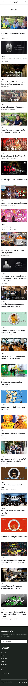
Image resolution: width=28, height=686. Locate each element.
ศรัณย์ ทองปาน (12, 109)
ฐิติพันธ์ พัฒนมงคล (14, 619)
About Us (3, 653)
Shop (2, 656)
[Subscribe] (24, 641)
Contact (3, 667)
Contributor (4, 664)
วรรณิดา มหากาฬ (13, 565)
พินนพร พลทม (12, 205)
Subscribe (4, 658)
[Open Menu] (2, 1)
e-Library (3, 661)
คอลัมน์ (3, 31)
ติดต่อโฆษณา (6, 673)
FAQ (2, 670)
